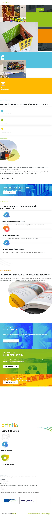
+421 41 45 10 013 (7, 451)
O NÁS (16, 7)
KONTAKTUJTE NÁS (9, 192)
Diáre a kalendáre (5, 89)
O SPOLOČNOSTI (6, 178)
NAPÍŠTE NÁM (40, 9)
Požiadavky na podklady (45, 513)
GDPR (49, 514)
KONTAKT (4, 12)
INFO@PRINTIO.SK (7, 464)
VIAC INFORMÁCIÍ (9, 341)
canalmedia (14, 513)
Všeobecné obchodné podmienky (34, 513)
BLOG (29, 7)
